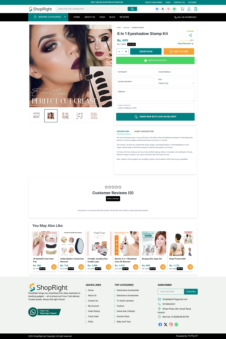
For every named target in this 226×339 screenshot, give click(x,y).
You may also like (47, 225)
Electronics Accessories (127, 295)
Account (192, 2)
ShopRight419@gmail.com (174, 299)
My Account (93, 306)
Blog (112, 17)
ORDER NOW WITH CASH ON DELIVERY (157, 116)
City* (160, 79)
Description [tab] (123, 131)
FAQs (168, 2)
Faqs (102, 17)
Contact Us (179, 2)
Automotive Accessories (128, 290)
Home (77, 17)
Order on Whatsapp (157, 60)
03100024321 (169, 304)
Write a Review (113, 199)
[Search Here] (132, 9)
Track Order (93, 316)
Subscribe (190, 291)
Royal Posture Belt (150, 259)
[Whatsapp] (174, 9)
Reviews (124, 17)
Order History (94, 311)
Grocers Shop (123, 316)
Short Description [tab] (144, 131)
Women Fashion (138, 28)
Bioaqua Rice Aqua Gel (125, 259)
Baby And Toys (124, 321)
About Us (89, 17)
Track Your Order (153, 2)
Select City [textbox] (163, 83)
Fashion (126, 28)
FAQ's (90, 321)
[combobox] (175, 83)
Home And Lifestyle (126, 311)
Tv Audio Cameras (125, 300)
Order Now (145, 51)
